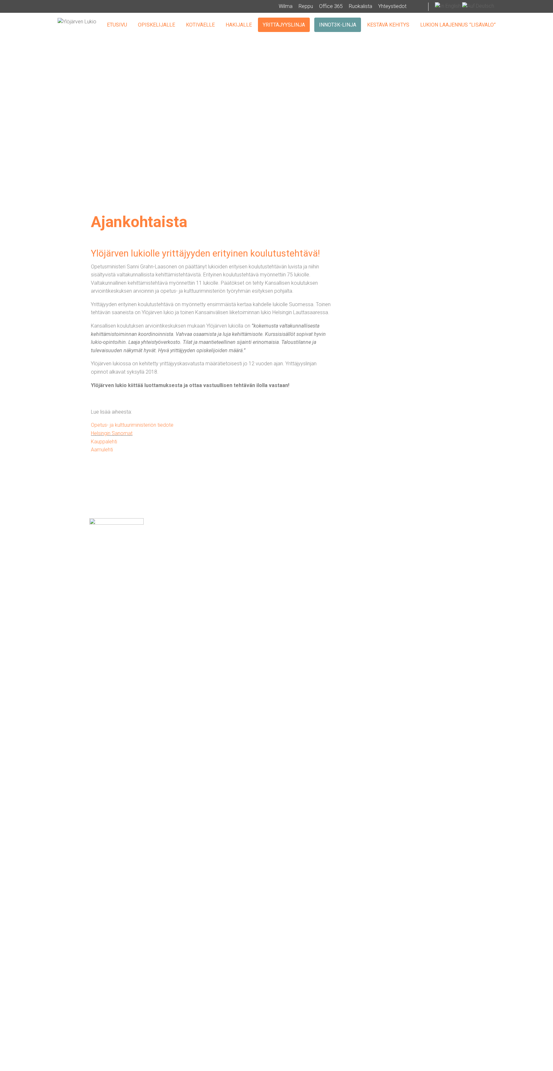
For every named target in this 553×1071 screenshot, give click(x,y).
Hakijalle (239, 25)
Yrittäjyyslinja (284, 25)
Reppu (306, 6)
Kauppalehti (104, 442)
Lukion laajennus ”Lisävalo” (458, 25)
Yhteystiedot (392, 6)
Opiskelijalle (156, 25)
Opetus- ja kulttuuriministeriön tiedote (132, 425)
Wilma (286, 6)
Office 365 (331, 6)
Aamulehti (102, 450)
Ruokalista (360, 6)
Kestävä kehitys (388, 25)
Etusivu (117, 25)
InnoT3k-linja (337, 25)
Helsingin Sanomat (111, 433)
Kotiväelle (200, 25)
